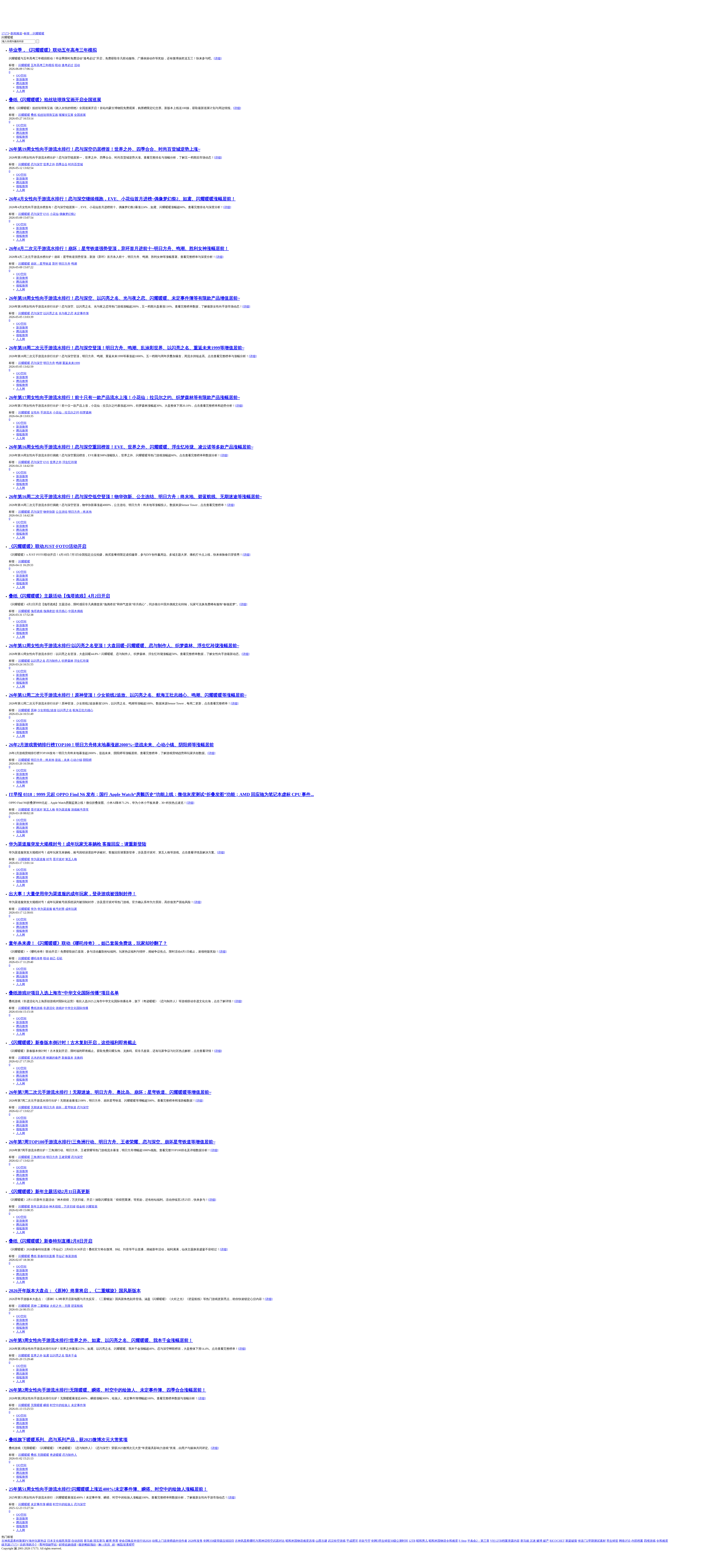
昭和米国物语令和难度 (443, 1540)
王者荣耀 (64, 1157)
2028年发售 (195, 1540)
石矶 (59, 958)
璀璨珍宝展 (66, 114)
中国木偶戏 (75, 611)
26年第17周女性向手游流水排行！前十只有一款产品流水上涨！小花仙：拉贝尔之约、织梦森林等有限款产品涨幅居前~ (124, 397)
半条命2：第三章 (478, 1540)
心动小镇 (76, 759)
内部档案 (637, 1540)
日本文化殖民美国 (59, 1540)
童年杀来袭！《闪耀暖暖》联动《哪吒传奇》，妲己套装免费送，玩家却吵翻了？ (88, 943)
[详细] (217, 58)
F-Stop (463, 1540)
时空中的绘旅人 (60, 1405)
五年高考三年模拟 (42, 65)
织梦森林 (86, 412)
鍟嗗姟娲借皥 (67, 1544)
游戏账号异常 (80, 809)
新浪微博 (22, 79)
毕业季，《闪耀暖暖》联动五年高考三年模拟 (53, 50)
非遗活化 (49, 1008)
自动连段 (77, 1540)
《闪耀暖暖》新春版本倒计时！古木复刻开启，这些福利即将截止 (72, 1042)
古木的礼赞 (38, 1057)
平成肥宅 (352, 1540)
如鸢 (46, 1355)
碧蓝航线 (77, 1305)
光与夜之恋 (66, 313)
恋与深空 (37, 164)
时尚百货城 (75, 164)
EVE (46, 214)
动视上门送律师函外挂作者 (169, 1540)
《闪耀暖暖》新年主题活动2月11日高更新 (49, 1191)
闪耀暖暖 (24, 65)
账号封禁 (59, 908)
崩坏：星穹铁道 (41, 263)
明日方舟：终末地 (80, 511)
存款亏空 (365, 1540)
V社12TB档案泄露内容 (505, 1540)
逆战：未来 (62, 759)
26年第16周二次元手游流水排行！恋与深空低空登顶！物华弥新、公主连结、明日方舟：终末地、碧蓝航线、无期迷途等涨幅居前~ (135, 496)
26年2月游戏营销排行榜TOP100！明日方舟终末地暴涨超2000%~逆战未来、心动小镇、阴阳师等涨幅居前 (111, 744)
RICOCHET (557, 1540)
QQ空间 (21, 75)
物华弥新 (49, 511)
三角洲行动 (38, 1157)
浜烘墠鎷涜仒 (28, 1544)
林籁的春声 (53, 1057)
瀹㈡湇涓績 (106, 1544)
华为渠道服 (63, 809)
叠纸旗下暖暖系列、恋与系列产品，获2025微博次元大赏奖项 (68, 1439)
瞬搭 (46, 1405)
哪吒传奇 (37, 958)
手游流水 (46, 412)
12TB (412, 1540)
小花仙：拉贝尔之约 (66, 412)
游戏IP (60, 1008)
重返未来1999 (71, 362)
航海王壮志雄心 (83, 710)
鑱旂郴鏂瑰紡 (87, 1544)
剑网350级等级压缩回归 (218, 1540)
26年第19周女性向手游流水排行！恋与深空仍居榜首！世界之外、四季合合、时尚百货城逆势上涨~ (104, 149)
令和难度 (662, 1540)
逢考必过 (67, 65)
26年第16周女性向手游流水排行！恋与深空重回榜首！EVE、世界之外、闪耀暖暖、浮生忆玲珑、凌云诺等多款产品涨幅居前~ (131, 447)
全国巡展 (80, 114)
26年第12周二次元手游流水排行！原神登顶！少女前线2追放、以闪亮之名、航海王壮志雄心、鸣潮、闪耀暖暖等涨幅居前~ (127, 695)
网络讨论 (625, 1540)
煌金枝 (80, 1206)
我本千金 (71, 1355)
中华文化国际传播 (76, 1008)
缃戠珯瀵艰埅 (126, 1544)
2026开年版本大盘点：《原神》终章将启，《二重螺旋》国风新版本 (75, 1290)
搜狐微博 (22, 87)
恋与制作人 (53, 660)
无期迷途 (37, 1107)
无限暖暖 (37, 1405)
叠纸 (34, 114)
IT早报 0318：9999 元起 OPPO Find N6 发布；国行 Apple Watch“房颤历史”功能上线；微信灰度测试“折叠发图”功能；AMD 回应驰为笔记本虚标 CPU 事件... (161, 794)
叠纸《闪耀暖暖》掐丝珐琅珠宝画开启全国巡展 (55, 99)
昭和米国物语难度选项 (300, 1540)
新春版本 (67, 1057)
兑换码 (78, 1057)
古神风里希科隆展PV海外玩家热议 (23, 1540)
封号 (49, 859)
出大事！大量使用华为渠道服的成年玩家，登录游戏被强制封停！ (72, 893)
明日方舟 (64, 263)
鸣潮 (74, 263)
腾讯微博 (22, 83)
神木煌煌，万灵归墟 (62, 1206)
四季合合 (61, 164)
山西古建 (321, 1540)
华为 (34, 908)
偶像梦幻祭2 (67, 214)
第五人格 (49, 809)
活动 (77, 65)
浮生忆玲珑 (69, 462)
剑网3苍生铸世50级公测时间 (389, 1540)
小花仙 (54, 214)
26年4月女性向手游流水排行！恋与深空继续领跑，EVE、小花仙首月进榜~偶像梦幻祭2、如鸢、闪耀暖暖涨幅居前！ (122, 198)
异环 (55, 263)
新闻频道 (16, 33)
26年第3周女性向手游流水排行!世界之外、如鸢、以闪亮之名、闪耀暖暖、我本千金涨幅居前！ (101, 1340)
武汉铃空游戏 (337, 1540)
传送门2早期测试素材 (592, 1540)
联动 (58, 65)
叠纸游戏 (37, 1008)
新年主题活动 (39, 1206)
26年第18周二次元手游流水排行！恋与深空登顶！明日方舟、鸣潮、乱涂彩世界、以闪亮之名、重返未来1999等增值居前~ (126, 347)
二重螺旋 (43, 1305)
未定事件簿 (81, 313)
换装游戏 (71, 1256)
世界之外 (49, 164)
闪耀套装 (92, 1206)
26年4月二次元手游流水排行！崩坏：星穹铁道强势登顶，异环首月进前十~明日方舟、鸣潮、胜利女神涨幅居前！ (119, 248)
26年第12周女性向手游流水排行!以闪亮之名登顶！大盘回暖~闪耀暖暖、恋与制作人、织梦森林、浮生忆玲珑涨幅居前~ (124, 645)
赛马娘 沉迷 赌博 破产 (534, 1540)
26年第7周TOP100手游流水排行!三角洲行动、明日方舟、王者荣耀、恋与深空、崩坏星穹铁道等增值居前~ (112, 1141)
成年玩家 (71, 908)
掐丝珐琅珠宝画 (47, 114)
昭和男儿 (422, 1540)
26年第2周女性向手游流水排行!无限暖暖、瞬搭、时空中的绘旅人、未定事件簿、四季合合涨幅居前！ (107, 1390)
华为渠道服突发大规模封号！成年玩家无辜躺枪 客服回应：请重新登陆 (77, 844)
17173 (5, 33)
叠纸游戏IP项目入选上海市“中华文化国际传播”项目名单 (64, 993)
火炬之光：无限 (60, 1305)
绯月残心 (61, 611)
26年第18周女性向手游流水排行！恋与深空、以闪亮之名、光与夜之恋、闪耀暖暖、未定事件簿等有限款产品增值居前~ (124, 298)
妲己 (53, 958)
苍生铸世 (612, 1540)
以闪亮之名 (50, 313)
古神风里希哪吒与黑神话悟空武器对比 (260, 1540)
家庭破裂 (571, 1540)
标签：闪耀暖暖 (34, 33)
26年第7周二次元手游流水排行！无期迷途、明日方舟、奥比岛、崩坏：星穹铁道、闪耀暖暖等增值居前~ (110, 1092)
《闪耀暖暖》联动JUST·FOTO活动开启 (47, 546)
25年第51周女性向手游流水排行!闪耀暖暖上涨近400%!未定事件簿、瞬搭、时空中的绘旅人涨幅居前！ (108, 1489)
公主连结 (61, 511)
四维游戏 (650, 1540)
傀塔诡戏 (37, 611)
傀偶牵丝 (49, 611)
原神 (34, 710)
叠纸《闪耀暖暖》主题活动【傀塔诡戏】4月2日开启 (59, 596)
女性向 (35, 412)
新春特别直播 (46, 1256)
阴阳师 (87, 759)
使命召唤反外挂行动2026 (135, 1540)
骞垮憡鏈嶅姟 (48, 1544)
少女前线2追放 (46, 710)
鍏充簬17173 (9, 1544)
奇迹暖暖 (56, 1454)
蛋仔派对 (37, 809)
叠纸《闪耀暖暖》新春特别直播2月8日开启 (50, 1241)
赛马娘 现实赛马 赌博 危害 (101, 1540)
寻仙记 (60, 1256)
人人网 (20, 91)
